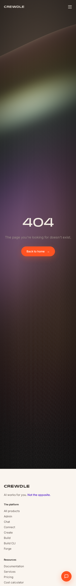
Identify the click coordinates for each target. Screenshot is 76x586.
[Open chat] (66, 576)
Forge (7, 548)
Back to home (38, 251)
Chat (7, 522)
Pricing (8, 577)
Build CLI (9, 543)
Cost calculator (14, 582)
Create (8, 532)
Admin (8, 516)
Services (9, 571)
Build (7, 538)
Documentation (14, 566)
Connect (9, 527)
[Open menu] (70, 7)
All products (12, 511)
